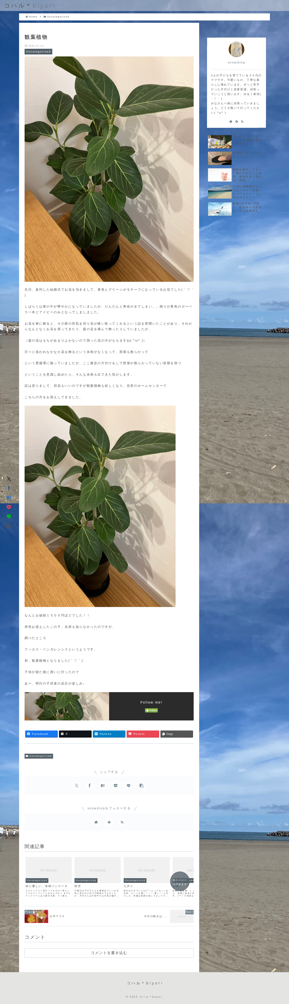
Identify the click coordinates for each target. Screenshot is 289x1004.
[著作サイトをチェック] (96, 822)
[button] (9, 526)
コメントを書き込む (109, 952)
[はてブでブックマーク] (9, 497)
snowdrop (236, 62)
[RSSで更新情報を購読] (122, 822)
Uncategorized (40, 756)
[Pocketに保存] (9, 507)
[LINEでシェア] (9, 516)
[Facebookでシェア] (9, 488)
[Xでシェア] (9, 478)
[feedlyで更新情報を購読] (109, 822)
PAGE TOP (278, 970)
